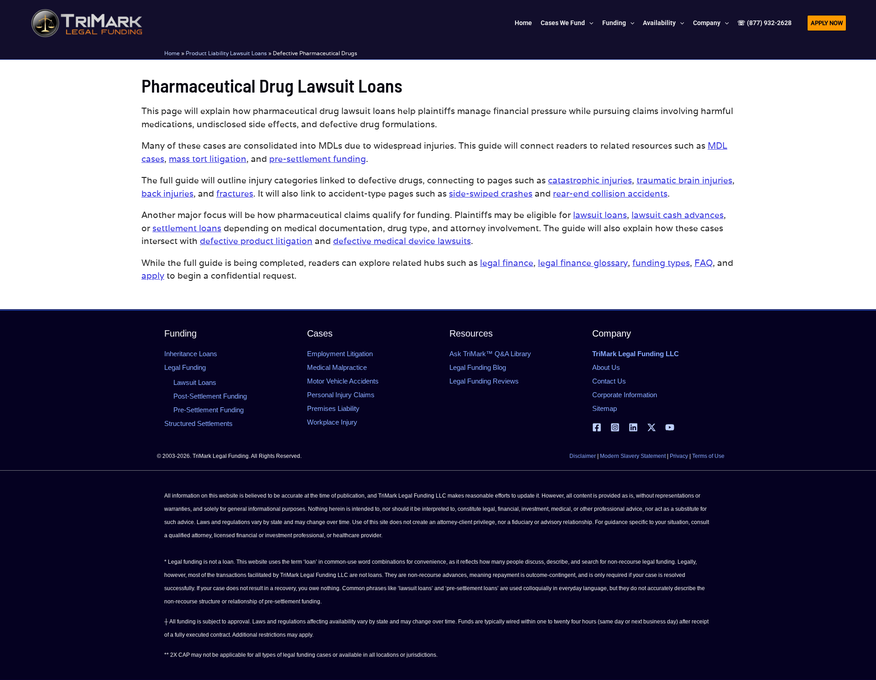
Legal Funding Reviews (484, 381)
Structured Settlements (198, 423)
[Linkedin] (633, 427)
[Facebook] (596, 427)
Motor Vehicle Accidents (343, 381)
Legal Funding (185, 367)
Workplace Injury (332, 422)
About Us (606, 367)
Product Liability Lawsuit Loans (226, 53)
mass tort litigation (207, 158)
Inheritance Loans (190, 354)
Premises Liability (333, 408)
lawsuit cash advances (677, 214)
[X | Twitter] (651, 427)
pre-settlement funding (317, 158)
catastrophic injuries (590, 180)
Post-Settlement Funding (210, 396)
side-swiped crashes (490, 193)
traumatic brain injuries (684, 180)
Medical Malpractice (337, 367)
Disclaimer (582, 456)
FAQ (703, 262)
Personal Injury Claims (341, 395)
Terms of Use (708, 456)
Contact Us (609, 381)
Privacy (679, 456)
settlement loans (186, 228)
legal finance (506, 262)
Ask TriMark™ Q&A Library (490, 354)
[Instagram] (615, 427)
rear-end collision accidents (610, 193)
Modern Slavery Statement (633, 456)
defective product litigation (256, 240)
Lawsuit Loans (194, 382)
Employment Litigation (340, 354)
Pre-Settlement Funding (208, 410)
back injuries (167, 193)
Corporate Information (624, 395)
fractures (234, 193)
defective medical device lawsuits (402, 240)
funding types (661, 262)
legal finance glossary (583, 262)
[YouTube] (669, 427)
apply (152, 275)
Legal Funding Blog (477, 367)
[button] (589, 22)
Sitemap (604, 408)
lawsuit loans (600, 214)
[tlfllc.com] (87, 21)
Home (172, 53)
